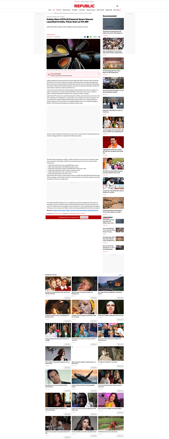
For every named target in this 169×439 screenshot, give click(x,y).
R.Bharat (82, 1)
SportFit (104, 55)
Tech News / (50, 13)
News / (46, 13)
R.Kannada (92, 1)
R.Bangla (87, 1)
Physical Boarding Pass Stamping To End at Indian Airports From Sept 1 (112, 211)
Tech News (49, 37)
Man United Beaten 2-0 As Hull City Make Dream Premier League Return (113, 52)
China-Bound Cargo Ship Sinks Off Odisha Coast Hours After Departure (112, 32)
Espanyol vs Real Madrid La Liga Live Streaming (112, 111)
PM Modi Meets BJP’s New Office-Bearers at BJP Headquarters (111, 71)
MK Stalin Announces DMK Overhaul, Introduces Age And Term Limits (113, 172)
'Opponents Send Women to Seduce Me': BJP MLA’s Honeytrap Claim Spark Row (113, 151)
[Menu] (116, 6)
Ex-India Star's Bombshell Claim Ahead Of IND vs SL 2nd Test (113, 191)
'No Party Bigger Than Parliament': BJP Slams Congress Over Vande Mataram (113, 130)
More (118, 10)
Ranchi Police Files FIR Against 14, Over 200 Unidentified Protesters (113, 91)
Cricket (104, 194)
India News (105, 35)
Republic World (77, 1)
